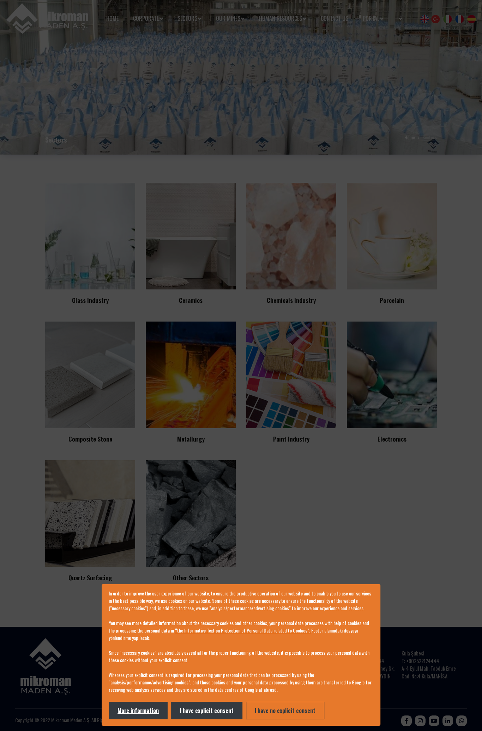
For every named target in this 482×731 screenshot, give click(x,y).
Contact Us (334, 18)
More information (138, 710)
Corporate (146, 18)
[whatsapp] (461, 720)
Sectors (187, 18)
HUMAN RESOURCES (280, 18)
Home (112, 18)
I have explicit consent (207, 710)
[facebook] (406, 720)
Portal (371, 18)
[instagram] (420, 720)
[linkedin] (447, 720)
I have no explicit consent (285, 710)
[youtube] (434, 720)
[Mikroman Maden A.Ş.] (47, 18)
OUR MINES (228, 18)
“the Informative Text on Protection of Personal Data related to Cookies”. (243, 630)
